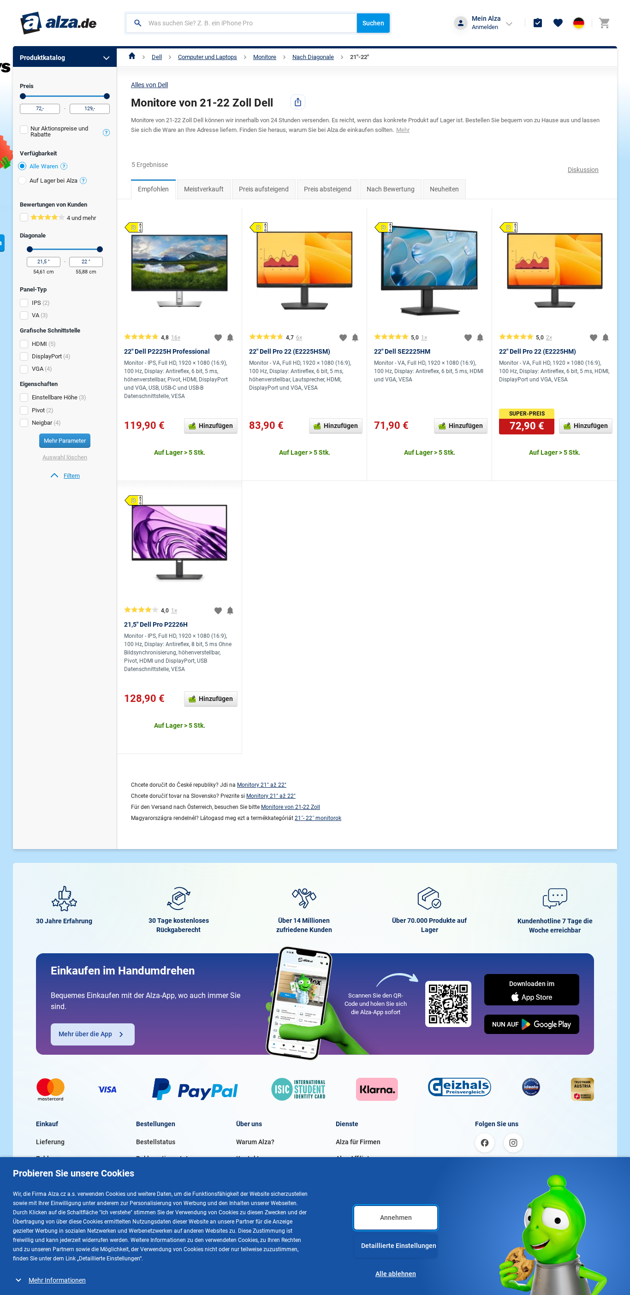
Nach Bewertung (391, 189)
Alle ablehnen (395, 1273)
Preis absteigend (327, 189)
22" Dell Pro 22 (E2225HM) (537, 351)
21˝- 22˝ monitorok (318, 818)
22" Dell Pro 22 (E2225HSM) (289, 351)
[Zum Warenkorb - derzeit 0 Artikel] (604, 23)
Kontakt (247, 1158)
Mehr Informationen (57, 1280)
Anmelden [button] (485, 27)
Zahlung (48, 1158)
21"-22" (359, 56)
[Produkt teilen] (298, 102)
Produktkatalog (42, 57)
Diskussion (583, 169)
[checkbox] (65, 132)
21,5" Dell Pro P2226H (156, 624)
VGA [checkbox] (37, 368)
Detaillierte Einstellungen (398, 1245)
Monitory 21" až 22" (261, 785)
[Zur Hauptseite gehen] (58, 23)
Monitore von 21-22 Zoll (290, 807)
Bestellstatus (155, 1142)
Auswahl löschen (64, 457)
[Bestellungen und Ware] (537, 23)
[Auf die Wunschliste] (218, 337)
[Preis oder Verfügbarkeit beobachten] (230, 337)
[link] (65, 476)
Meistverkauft (204, 189)
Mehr (403, 129)
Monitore (264, 56)
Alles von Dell (149, 85)
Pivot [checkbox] (38, 410)
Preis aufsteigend (264, 189)
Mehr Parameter (65, 440)
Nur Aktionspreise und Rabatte (59, 131)
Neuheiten (444, 189)
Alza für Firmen (358, 1142)
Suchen (373, 23)
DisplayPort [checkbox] (47, 356)
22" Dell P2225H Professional (167, 351)
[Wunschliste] (558, 23)
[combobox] (241, 23)
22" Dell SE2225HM (402, 351)
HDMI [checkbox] (39, 343)
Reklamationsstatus (165, 1158)
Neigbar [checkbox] (42, 422)
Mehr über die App (85, 1034)
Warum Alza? (255, 1142)
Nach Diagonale (313, 56)
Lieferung (50, 1142)
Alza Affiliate (354, 1158)
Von (23, 96)
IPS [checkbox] (36, 302)
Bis (107, 96)
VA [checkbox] (35, 315)
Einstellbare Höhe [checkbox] (54, 397)
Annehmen (396, 1217)
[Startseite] (132, 57)
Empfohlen (153, 189)
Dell (157, 56)
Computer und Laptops (207, 56)
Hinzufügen (216, 425)
